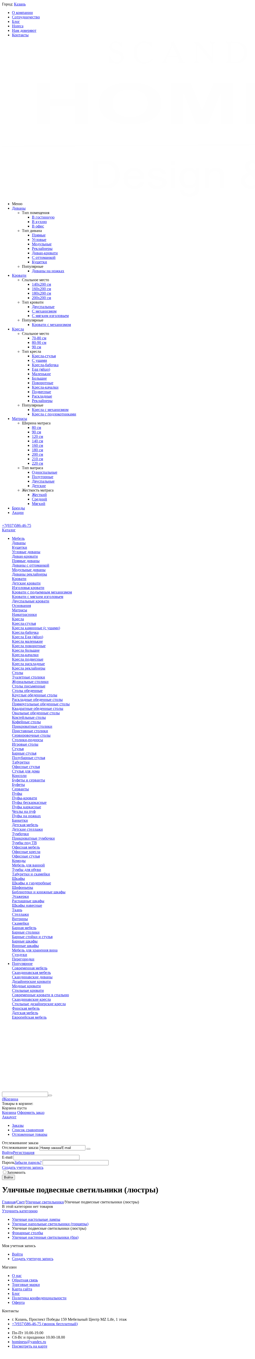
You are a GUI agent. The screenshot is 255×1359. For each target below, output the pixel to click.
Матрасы (19, 418)
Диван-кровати (45, 253)
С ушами (39, 360)
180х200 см (41, 293)
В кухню (39, 222)
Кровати (19, 275)
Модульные (42, 244)
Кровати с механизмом (51, 324)
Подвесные (41, 392)
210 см (37, 459)
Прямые (39, 235)
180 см (37, 450)
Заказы (18, 1125)
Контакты (20, 35)
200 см (37, 454)
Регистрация (23, 1152)
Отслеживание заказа (20, 1147)
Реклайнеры (42, 248)
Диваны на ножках (48, 271)
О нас (17, 1275)
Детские (39, 486)
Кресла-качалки (45, 387)
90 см (36, 347)
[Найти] (50, 1095)
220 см (37, 463)
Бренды (18, 508)
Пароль (8, 1162)
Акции (18, 512)
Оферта (18, 1302)
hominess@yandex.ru (29, 1342)
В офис (38, 226)
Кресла (18, 329)
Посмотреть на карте (29, 1346)
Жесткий (39, 495)
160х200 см (41, 289)
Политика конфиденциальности (39, 1298)
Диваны (19, 208)
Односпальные (44, 472)
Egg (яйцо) (41, 369)
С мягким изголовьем (50, 316)
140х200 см (41, 284)
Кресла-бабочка (45, 365)
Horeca (17, 26)
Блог (16, 21)
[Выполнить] (88, 1149)
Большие (39, 378)
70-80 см (39, 338)
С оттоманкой (44, 257)
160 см (37, 445)
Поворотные (42, 383)
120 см (37, 436)
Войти (7, 1152)
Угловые (39, 239)
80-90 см (39, 342)
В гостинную (43, 217)
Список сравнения (28, 1130)
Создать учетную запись (22, 1167)
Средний (39, 499)
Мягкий (38, 503)
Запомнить (16, 1172)
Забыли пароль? (28, 1162)
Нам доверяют (24, 30)
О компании (22, 12)
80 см (36, 427)
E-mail (7, 1157)
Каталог (9, 530)
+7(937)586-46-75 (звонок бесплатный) (45, 1324)
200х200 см (41, 298)
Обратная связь (25, 1280)
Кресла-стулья (44, 356)
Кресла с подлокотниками (54, 414)
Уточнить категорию (20, 1211)
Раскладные (42, 396)
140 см (37, 441)
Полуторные (42, 477)
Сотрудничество (26, 17)
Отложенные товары (29, 1134)
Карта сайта (22, 1289)
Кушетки (39, 262)
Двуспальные (43, 307)
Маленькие (41, 374)
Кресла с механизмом (50, 410)
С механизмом (44, 311)
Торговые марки (26, 1284)
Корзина (9, 1112)
